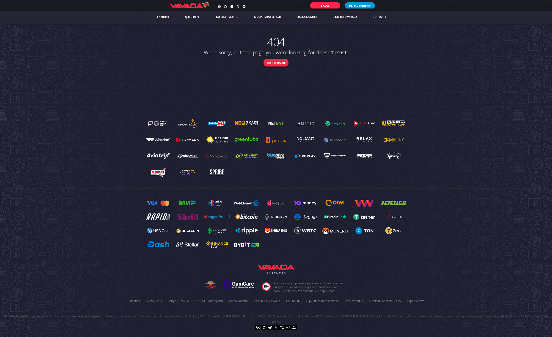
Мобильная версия (267, 17)
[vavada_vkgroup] (232, 6)
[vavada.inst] (225, 6)
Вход (325, 6)
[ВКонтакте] (257, 327)
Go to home (276, 62)
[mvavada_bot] (244, 6)
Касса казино (307, 17)
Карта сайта (415, 301)
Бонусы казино (227, 17)
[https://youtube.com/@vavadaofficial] (219, 6)
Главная (163, 17)
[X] (276, 327)
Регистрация (360, 6)
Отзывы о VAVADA (344, 17)
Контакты (380, 17)
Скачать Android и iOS (385, 301)
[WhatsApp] (288, 327)
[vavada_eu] (238, 6)
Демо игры (192, 17)
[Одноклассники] (264, 327)
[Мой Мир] (294, 327)
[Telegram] (270, 327)
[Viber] (282, 327)
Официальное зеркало (322, 301)
